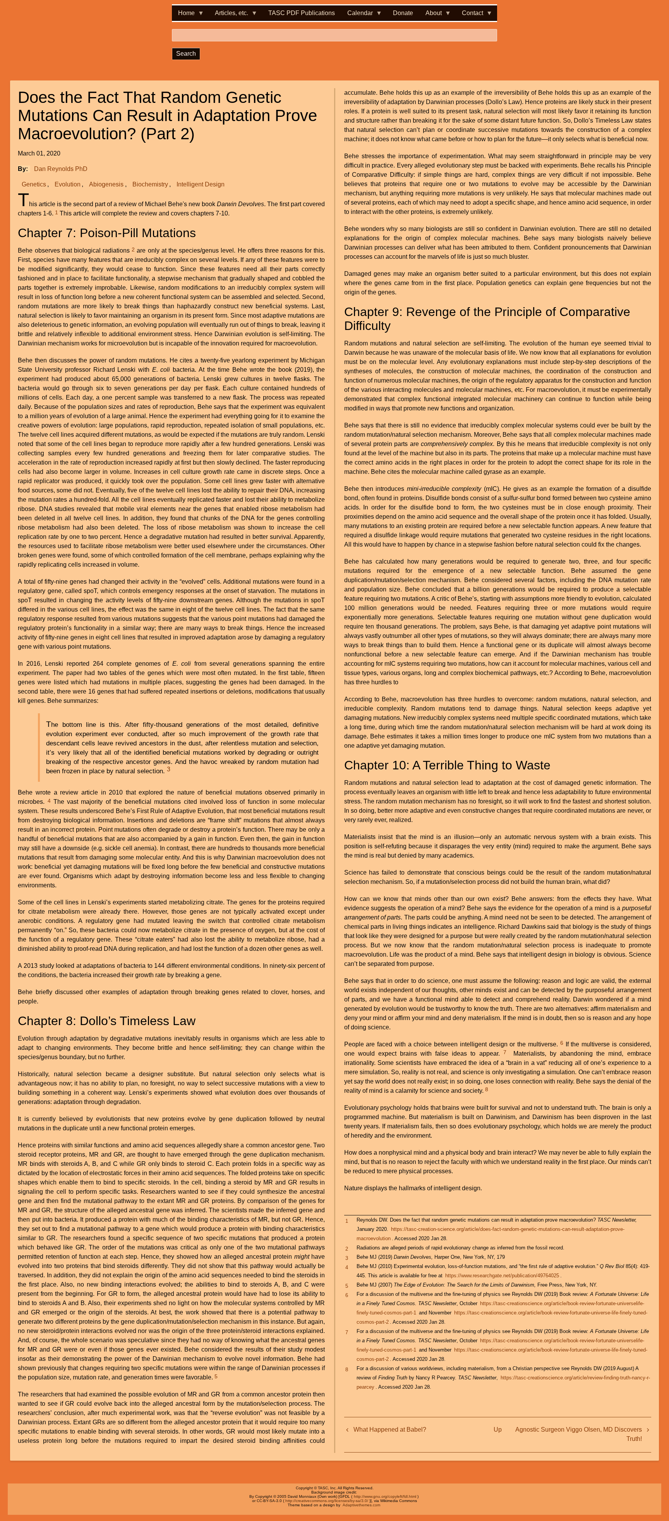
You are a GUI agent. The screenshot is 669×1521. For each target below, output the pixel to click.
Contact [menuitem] (469, 15)
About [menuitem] (430, 15)
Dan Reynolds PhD (60, 169)
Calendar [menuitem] (357, 15)
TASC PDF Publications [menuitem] (301, 13)
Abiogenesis (106, 184)
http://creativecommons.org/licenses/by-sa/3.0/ (326, 1501)
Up (498, 1429)
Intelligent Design (201, 184)
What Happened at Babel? (389, 1429)
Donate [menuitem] (403, 13)
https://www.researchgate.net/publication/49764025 (502, 1275)
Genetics (34, 184)
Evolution (68, 184)
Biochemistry (150, 184)
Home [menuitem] (183, 15)
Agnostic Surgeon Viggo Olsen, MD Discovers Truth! (578, 1434)
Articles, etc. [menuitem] (228, 15)
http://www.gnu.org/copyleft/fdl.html (385, 1496)
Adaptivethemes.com (361, 1505)
